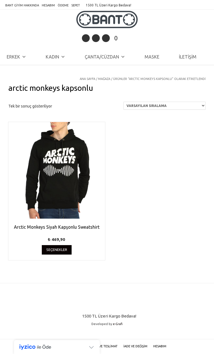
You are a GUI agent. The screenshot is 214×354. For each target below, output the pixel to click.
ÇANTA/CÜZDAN (102, 56)
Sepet (75, 5)
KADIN (52, 56)
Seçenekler (56, 250)
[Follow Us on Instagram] (106, 38)
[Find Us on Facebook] (96, 38)
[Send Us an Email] (86, 38)
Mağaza (104, 78)
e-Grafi (118, 324)
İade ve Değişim (135, 346)
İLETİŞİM (187, 56)
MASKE (152, 56)
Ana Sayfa (87, 78)
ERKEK (13, 56)
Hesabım (48, 5)
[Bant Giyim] (107, 19)
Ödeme (63, 5)
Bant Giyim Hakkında (22, 5)
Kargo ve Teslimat (102, 346)
